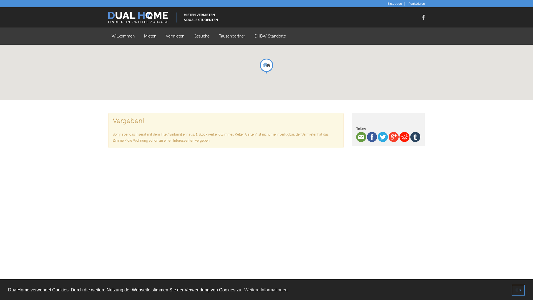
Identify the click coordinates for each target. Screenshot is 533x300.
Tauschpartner (232, 36)
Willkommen (123, 36)
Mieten (150, 36)
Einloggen (395, 4)
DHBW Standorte (270, 36)
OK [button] (518, 290)
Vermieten (175, 36)
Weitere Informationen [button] (266, 290)
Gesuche (202, 36)
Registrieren (416, 4)
